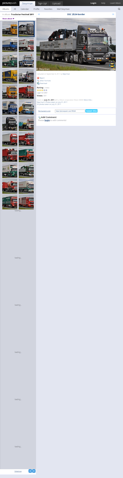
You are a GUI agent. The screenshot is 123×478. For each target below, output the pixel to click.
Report (42, 78)
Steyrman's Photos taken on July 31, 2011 (52, 102)
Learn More (115, 3)
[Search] (119, 9)
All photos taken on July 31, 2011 (49, 104)
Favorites (48, 9)
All (15, 9)
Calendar (25, 9)
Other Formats (45, 80)
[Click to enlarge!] (76, 44)
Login (39, 93)
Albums (5, 9)
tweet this (91, 110)
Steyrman (27, 3)
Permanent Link (44, 111)
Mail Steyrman (63, 9)
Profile (36, 9)
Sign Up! (42, 3)
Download (43, 83)
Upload (56, 3)
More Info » (88, 100)
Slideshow (18, 471)
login (47, 120)
